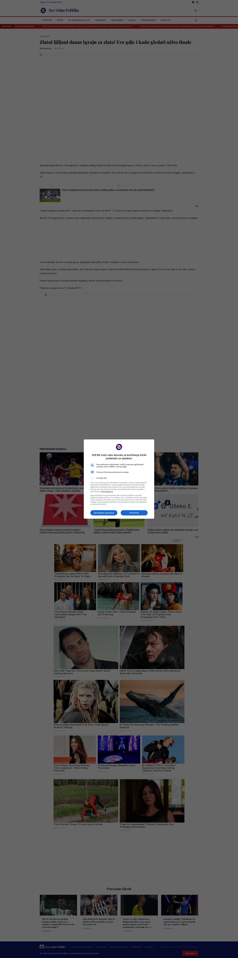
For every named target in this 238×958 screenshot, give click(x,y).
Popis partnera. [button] (107, 491)
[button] (119, 478)
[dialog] (119, 479)
